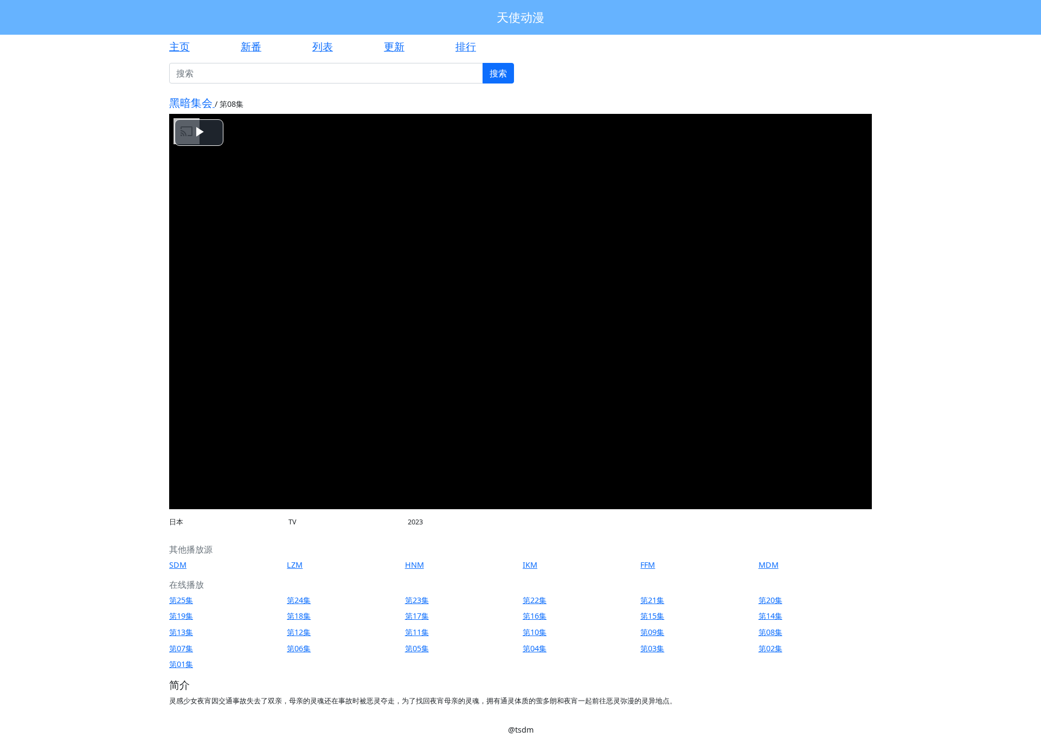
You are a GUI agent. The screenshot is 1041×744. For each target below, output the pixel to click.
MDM (769, 565)
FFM (647, 565)
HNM (414, 565)
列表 (322, 46)
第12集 (299, 632)
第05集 (417, 648)
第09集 (652, 632)
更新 (394, 46)
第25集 (181, 600)
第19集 (181, 616)
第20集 (770, 600)
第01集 (181, 664)
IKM (530, 565)
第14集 (770, 616)
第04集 (535, 648)
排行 (465, 46)
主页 (179, 46)
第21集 (652, 600)
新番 (251, 46)
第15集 (652, 616)
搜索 (498, 73)
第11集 (417, 632)
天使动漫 (520, 17)
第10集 (535, 632)
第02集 (770, 648)
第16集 (535, 616)
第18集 (299, 616)
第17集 (417, 616)
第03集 (652, 648)
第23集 (417, 600)
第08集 (770, 632)
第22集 (535, 600)
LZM (295, 565)
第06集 (299, 648)
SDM (178, 565)
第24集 (299, 600)
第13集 (181, 632)
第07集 (181, 648)
